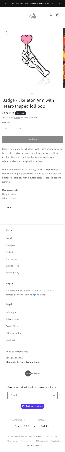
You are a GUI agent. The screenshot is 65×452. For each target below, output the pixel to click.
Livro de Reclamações (17, 351)
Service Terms (12, 265)
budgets (10, 252)
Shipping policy (42, 441)
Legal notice (56, 441)
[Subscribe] (54, 395)
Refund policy (51, 436)
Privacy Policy (12, 319)
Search (9, 238)
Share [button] (8, 207)
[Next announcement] (59, 3)
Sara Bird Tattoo (20, 436)
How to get (11, 259)
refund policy (12, 272)
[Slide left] (26, 93)
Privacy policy (12, 441)
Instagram (11, 245)
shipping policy (13, 333)
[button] (6, 15)
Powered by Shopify (35, 436)
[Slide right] (39, 93)
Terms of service (27, 441)
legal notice (12, 340)
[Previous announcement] (5, 3)
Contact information (34, 445)
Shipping (17, 117)
